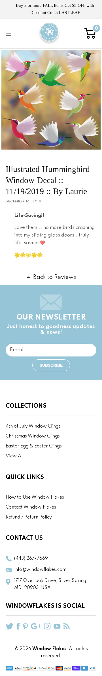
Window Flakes (49, 649)
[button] (8, 33)
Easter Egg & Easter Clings (34, 446)
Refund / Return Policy (29, 517)
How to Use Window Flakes (35, 497)
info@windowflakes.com (40, 569)
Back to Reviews (54, 277)
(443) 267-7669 (31, 558)
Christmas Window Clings (33, 436)
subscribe (51, 365)
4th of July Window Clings (33, 426)
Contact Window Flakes (31, 507)
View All (15, 456)
